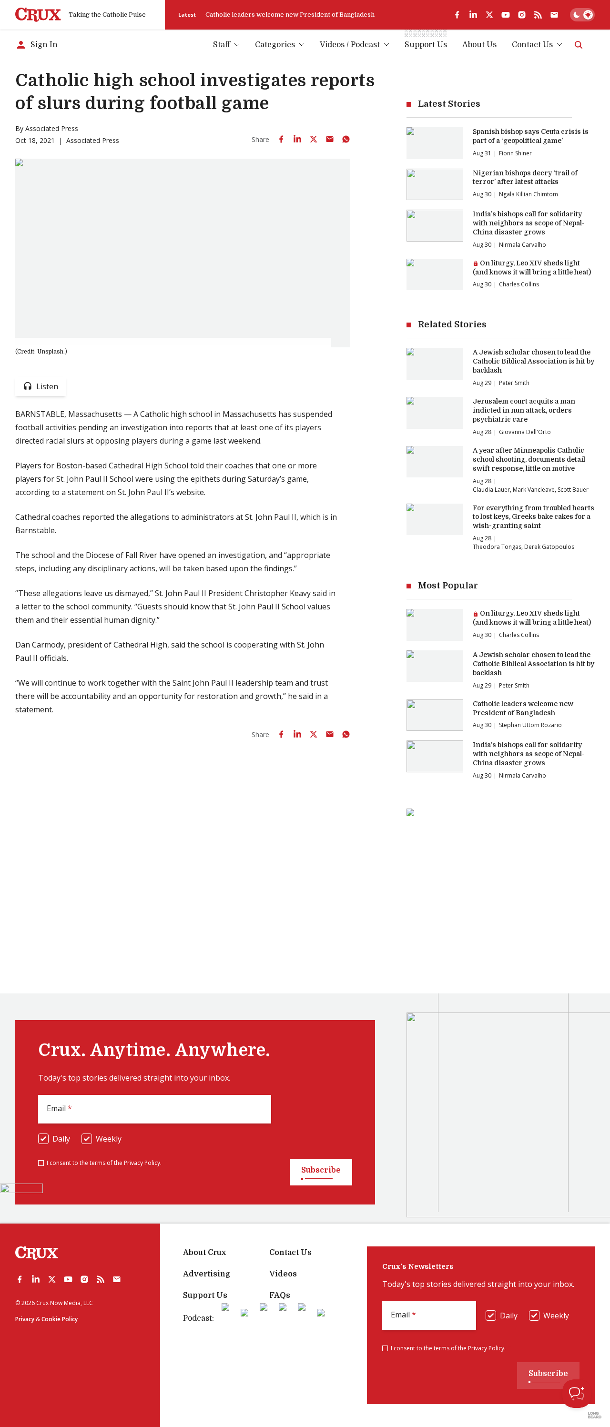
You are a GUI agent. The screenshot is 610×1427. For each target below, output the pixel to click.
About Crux (204, 1252)
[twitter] (489, 15)
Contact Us (532, 44)
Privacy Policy (142, 1163)
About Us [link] (479, 44)
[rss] (538, 15)
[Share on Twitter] (313, 139)
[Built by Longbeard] (594, 1415)
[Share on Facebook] (281, 139)
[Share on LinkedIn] (297, 139)
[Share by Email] (330, 139)
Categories (275, 44)
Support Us (205, 1295)
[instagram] (522, 15)
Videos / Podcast (350, 44)
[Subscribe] (554, 15)
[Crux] (38, 15)
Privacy (24, 1319)
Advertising (206, 1274)
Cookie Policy (59, 1319)
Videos (283, 1274)
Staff (221, 44)
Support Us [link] (426, 44)
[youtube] (506, 15)
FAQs (279, 1295)
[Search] (578, 45)
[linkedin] (473, 15)
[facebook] (457, 15)
